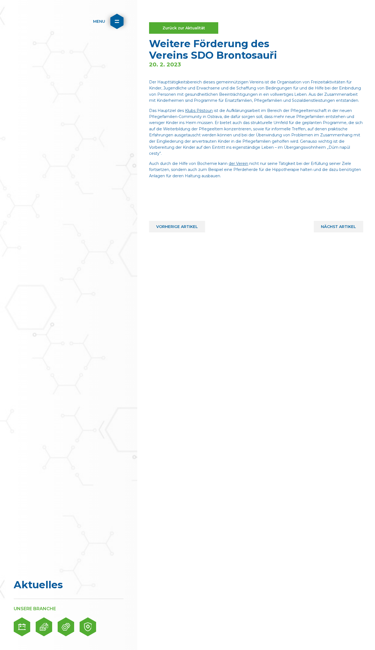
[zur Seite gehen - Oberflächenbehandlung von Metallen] (66, 626)
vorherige (177, 225)
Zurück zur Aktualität (184, 28)
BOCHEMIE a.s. (37, 21)
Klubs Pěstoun (199, 110)
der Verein (238, 163)
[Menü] (117, 21)
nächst (338, 225)
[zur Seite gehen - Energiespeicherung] (22, 626)
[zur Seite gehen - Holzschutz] (44, 626)
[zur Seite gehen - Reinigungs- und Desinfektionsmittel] (88, 626)
